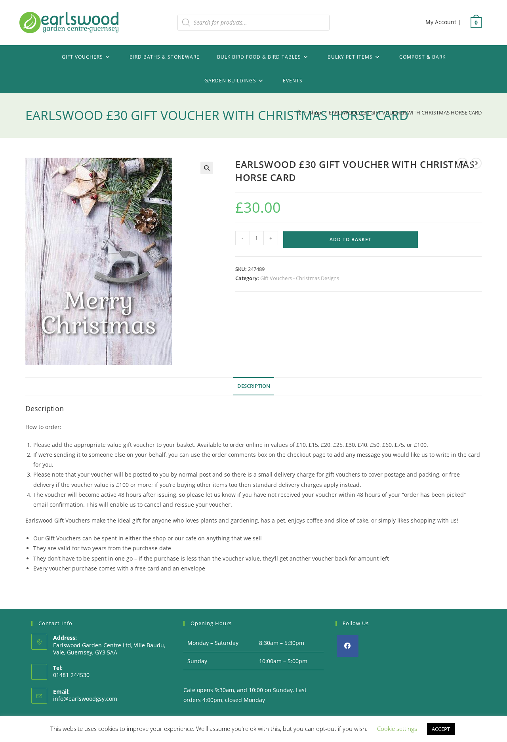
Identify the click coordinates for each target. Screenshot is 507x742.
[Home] (298, 112)
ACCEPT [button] (441, 728)
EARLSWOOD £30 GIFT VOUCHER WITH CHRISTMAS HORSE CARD (405, 112)
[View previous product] (462, 163)
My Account (440, 22)
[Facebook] (347, 646)
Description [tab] (253, 386)
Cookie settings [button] (397, 728)
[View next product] (476, 163)
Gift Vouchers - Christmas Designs (299, 278)
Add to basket (351, 239)
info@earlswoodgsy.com (85, 698)
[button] (206, 168)
